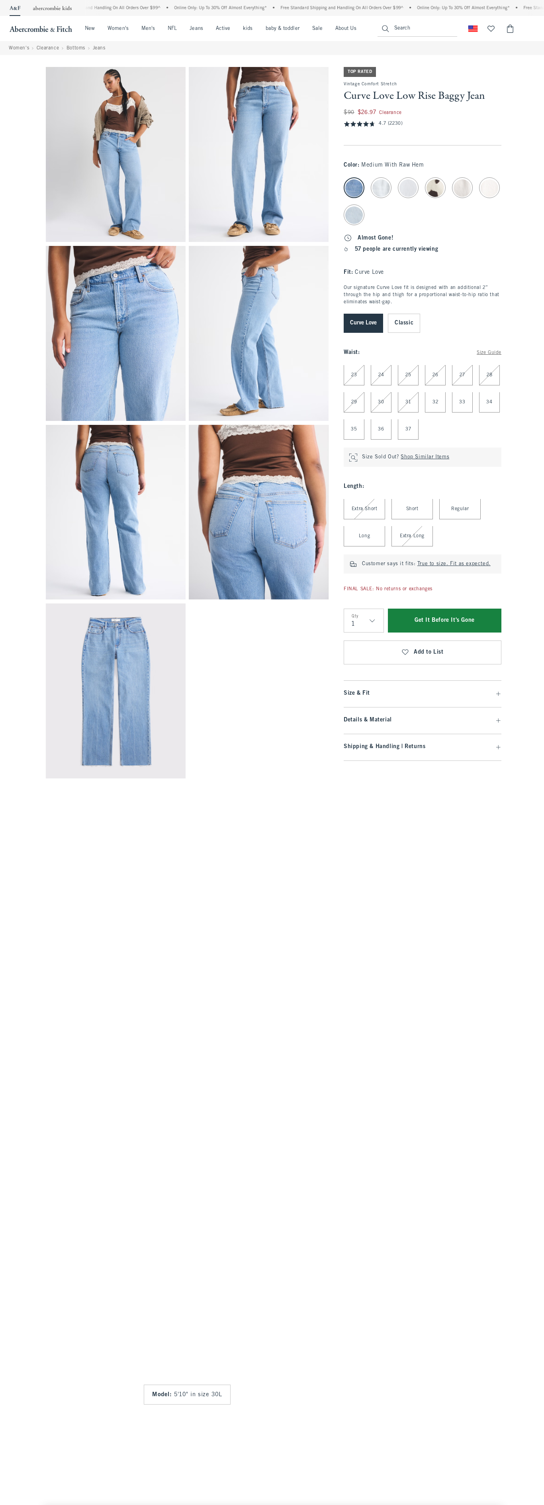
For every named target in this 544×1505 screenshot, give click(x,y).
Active (223, 28)
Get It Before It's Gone (445, 620)
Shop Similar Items (425, 457)
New (90, 28)
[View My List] (491, 28)
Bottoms (76, 48)
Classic (404, 323)
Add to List (429, 652)
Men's (148, 28)
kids (247, 28)
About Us (345, 28)
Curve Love (363, 323)
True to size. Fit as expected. (454, 564)
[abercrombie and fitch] (41, 28)
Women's (118, 28)
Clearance (48, 48)
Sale (317, 28)
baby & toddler (282, 28)
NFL (172, 28)
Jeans (196, 28)
